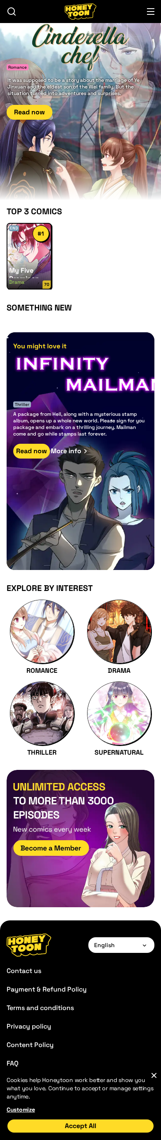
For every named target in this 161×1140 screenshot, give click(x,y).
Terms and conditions (40, 1007)
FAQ (13, 1063)
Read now (29, 112)
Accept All (80, 1125)
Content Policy (30, 1044)
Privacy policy (29, 1026)
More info (66, 451)
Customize (21, 1109)
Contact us (24, 970)
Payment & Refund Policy (47, 989)
